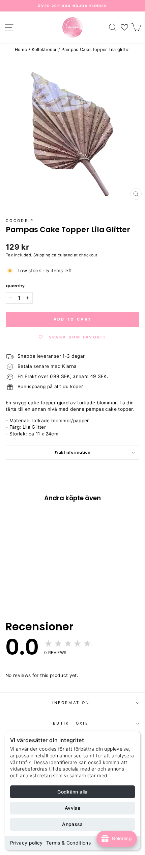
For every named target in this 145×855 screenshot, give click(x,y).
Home (21, 49)
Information (70, 702)
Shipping (42, 255)
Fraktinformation (72, 452)
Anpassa (72, 824)
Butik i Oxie (71, 723)
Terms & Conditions (68, 843)
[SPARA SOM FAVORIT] (14, 554)
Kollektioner (44, 49)
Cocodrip (20, 220)
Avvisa (72, 808)
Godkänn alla (72, 792)
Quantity (15, 285)
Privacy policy (26, 843)
